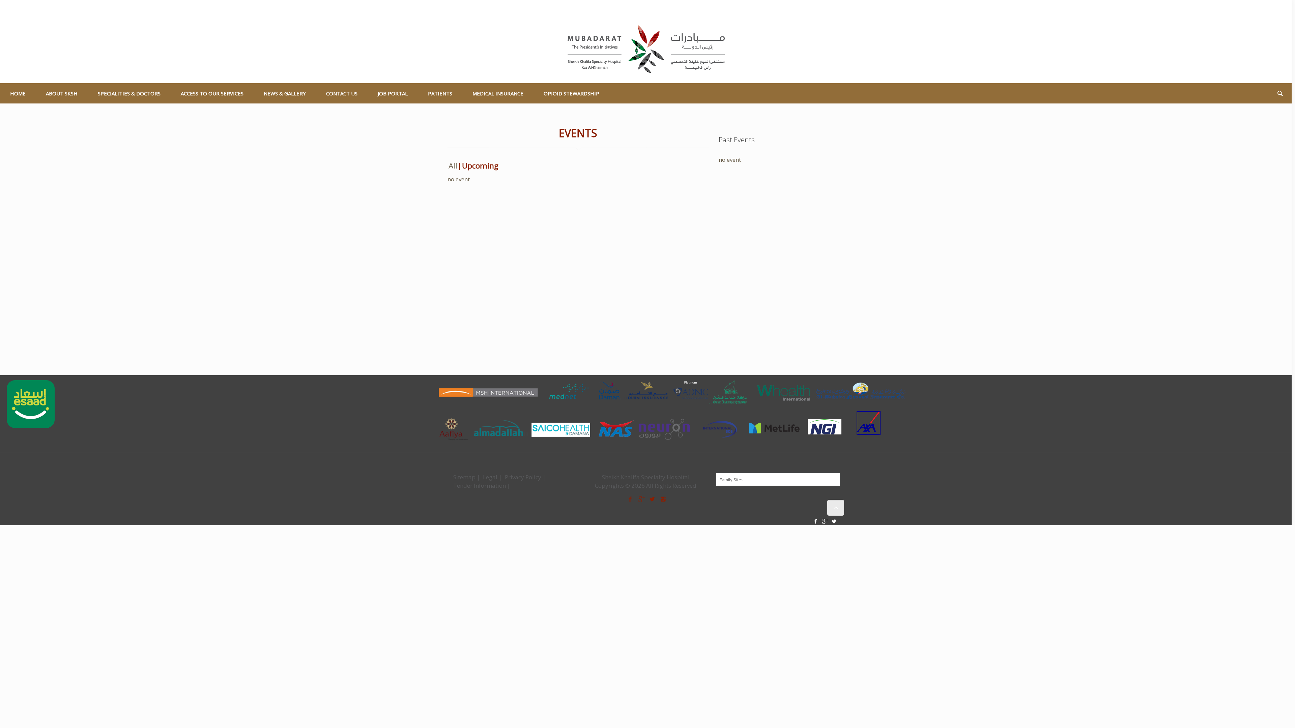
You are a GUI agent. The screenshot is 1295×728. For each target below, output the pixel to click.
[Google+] (1266, 8)
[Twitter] (1275, 8)
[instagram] (663, 499)
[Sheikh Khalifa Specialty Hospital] (646, 50)
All (453, 165)
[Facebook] (1257, 8)
